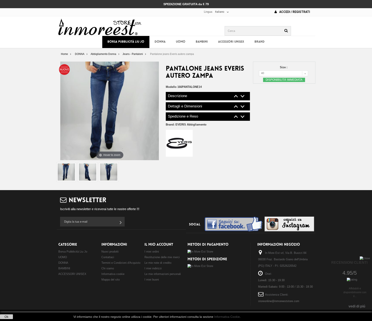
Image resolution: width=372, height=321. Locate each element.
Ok (6, 316)
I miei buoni (151, 279)
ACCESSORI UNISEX (231, 41)
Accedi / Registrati (294, 12)
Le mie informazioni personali (162, 274)
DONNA (160, 41)
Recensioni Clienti (349, 262)
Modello (171, 86)
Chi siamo (107, 268)
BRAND (259, 41)
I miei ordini (151, 251)
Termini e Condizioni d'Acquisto (120, 262)
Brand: (186, 124)
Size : (284, 67)
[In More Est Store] (99, 26)
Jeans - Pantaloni (132, 54)
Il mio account (158, 245)
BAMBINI (202, 41)
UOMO (180, 41)
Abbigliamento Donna (103, 54)
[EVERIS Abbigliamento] (179, 143)
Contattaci (107, 257)
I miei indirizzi (153, 268)
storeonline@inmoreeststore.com (278, 301)
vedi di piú (357, 306)
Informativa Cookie (227, 316)
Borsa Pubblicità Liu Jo (125, 41)
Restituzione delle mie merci (162, 257)
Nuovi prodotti (110, 251)
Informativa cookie (112, 274)
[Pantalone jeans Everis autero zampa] (66, 172)
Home (64, 54)
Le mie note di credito (157, 262)
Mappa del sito (110, 279)
